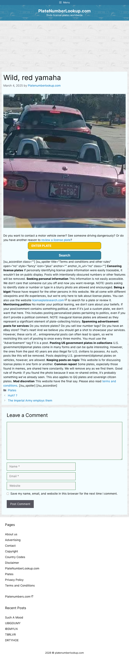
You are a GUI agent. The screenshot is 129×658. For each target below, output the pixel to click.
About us (11, 534)
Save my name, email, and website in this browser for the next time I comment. (64, 493)
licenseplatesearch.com (48, 300)
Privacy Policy (14, 579)
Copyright (11, 551)
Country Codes (15, 557)
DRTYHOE (12, 640)
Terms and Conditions (20, 585)
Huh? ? (12, 395)
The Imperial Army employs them (30, 400)
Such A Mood (14, 617)
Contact (10, 545)
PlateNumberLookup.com (64, 10)
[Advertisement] (64, 45)
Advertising (12, 540)
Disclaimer (12, 562)
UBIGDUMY (12, 623)
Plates (12, 390)
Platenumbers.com (17, 596)
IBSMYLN (11, 629)
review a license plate (56, 240)
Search (64, 255)
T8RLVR (10, 634)
